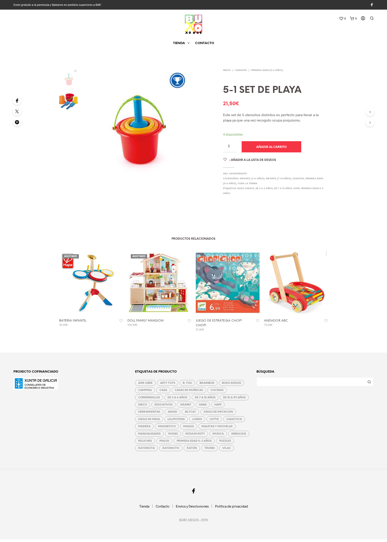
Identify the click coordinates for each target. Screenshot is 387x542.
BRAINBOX (207, 383)
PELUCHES (145, 441)
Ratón (192, 448)
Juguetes (241, 70)
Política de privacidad (231, 506)
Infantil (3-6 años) (252, 178)
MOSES (173, 433)
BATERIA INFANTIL (72, 320)
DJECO (142, 404)
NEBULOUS (238, 433)
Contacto (204, 43)
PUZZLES (225, 441)
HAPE (296, 188)
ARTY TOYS (167, 383)
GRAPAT (185, 404)
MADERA (144, 426)
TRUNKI (209, 448)
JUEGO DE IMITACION (218, 411)
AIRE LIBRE (145, 383)
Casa (163, 390)
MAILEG (188, 426)
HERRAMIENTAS (149, 411)
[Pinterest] (17, 122)
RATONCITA (146, 448)
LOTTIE (214, 419)
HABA (203, 404)
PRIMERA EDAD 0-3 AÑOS (194, 441)
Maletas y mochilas (217, 426)
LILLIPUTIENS (176, 419)
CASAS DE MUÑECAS (189, 390)
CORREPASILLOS (149, 397)
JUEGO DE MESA (149, 419)
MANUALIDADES (149, 433)
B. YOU (187, 383)
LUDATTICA (234, 419)
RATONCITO (170, 448)
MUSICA (218, 433)
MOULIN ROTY (195, 433)
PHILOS (164, 441)
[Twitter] (17, 111)
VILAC (226, 448)
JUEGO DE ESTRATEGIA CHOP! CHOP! (219, 323)
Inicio (227, 70)
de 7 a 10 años (283, 188)
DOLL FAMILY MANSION (145, 320)
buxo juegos (245, 188)
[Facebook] (17, 100)
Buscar (369, 381)
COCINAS (217, 390)
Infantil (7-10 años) (278, 178)
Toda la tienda (247, 183)
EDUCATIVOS (163, 404)
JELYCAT (190, 411)
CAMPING (145, 390)
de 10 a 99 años (234, 397)
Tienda (179, 43)
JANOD (172, 411)
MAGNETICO (167, 426)
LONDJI (197, 419)
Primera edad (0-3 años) (267, 70)
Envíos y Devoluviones (192, 506)
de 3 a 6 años (264, 188)
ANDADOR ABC (276, 320)
